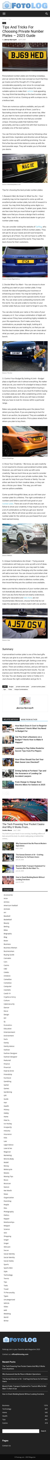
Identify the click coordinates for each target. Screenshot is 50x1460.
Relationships (9, 1222)
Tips (9, 19)
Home (4, 19)
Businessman (9, 951)
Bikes (6, 930)
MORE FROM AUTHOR (29, 719)
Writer (6, 1321)
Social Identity (9, 1254)
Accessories (8, 895)
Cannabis (7, 958)
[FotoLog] (25, 5)
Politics (6, 1215)
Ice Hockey (8, 1124)
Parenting (7, 1201)
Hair (5, 1102)
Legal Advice (8, 1145)
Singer (6, 1240)
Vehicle (6, 1303)
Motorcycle (8, 1169)
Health (6, 1106)
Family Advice (9, 1046)
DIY (5, 1018)
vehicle (30, 91)
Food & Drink (9, 1071)
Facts (6, 1039)
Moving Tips (8, 1176)
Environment (9, 1036)
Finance (7, 1064)
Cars (5, 962)
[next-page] (7, 793)
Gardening (8, 1092)
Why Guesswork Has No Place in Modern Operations (21, 1374)
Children (7, 976)
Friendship (8, 1074)
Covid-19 (7, 993)
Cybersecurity (9, 1004)
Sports (6, 1264)
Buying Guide (9, 955)
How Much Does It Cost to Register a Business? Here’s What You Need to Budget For (31, 728)
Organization (9, 1197)
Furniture (7, 1078)
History (6, 1109)
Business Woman (10, 948)
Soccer (6, 1250)
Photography (9, 1211)
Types (6, 1296)
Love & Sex (8, 1148)
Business (7, 944)
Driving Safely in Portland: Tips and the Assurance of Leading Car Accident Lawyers (30, 773)
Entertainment (9, 1032)
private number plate (22, 686)
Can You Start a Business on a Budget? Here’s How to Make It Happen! (29, 739)
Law (5, 1141)
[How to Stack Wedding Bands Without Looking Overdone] (8, 880)
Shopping (7, 1236)
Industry (7, 1131)
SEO (5, 1233)
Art (5, 912)
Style (5, 1271)
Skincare (7, 1247)
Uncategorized (9, 1299)
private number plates (38, 686)
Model (6, 1162)
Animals (7, 909)
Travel (6, 1289)
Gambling (7, 1081)
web (5, 1310)
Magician (7, 1152)
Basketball (8, 919)
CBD (5, 969)
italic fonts (28, 598)
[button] (4, 14)
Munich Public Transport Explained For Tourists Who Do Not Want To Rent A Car (24, 1387)
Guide (6, 1099)
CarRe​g (39, 227)
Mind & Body (9, 1159)
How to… (7, 1120)
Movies (6, 1173)
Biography (8, 933)
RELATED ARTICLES (11, 719)
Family (6, 1043)
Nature (6, 1187)
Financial (7, 1067)
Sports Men (8, 1268)
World (6, 1317)
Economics (8, 1025)
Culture (7, 1000)
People (6, 1204)
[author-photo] (25, 705)
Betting (6, 926)
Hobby (6, 1113)
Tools (6, 1285)
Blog (5, 937)
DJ (4, 1021)
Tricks (10, 689)
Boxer (6, 941)
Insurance (8, 1134)
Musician (7, 1183)
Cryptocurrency (10, 997)
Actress (6, 902)
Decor (6, 1011)
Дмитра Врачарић (10, 39)
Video (6, 1307)
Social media (9, 1261)
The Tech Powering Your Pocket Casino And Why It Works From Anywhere (23, 1367)
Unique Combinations (21, 689)
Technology (8, 1275)
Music (6, 1180)
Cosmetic (7, 990)
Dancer (6, 1007)
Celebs (6, 972)
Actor (6, 898)
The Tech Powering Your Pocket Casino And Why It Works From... (23, 826)
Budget (11, 686)
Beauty (6, 923)
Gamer (6, 1085)
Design (6, 1014)
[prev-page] (3, 793)
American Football (11, 905)
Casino (6, 965)
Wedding (7, 1314)
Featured (7, 1060)
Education (8, 1028)
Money (6, 1166)
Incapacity (8, 1127)
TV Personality (9, 1292)
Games (6, 1088)
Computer (8, 986)
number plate (7, 504)
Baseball (7, 916)
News (6, 1194)
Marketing (8, 1155)
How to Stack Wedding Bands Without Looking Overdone (23, 1394)
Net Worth (8, 1190)
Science (7, 1229)
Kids (5, 1138)
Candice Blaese (7, 830)
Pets (5, 1208)
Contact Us (6, 1446)
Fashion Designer (10, 1053)
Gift (5, 1095)
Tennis (6, 1278)
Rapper (6, 1219)
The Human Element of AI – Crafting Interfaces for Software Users (25, 1380)
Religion (7, 1226)
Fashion (7, 1050)
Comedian (8, 979)
